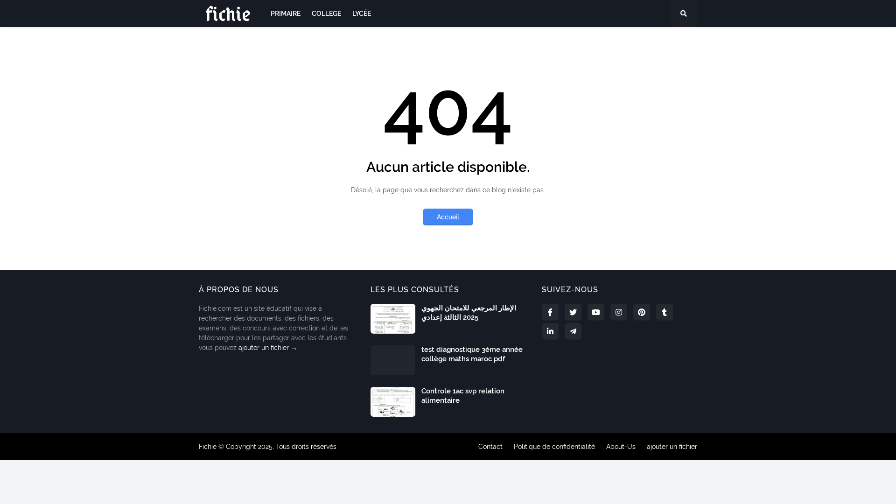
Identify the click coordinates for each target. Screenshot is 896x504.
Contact (490, 446)
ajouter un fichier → (267, 347)
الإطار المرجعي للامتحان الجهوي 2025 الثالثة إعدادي (468, 313)
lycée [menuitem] (361, 13)
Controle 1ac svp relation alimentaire (462, 396)
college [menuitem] (326, 13)
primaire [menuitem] (286, 13)
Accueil (448, 217)
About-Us (621, 446)
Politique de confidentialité (554, 446)
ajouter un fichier (672, 446)
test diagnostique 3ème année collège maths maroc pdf (472, 354)
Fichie (208, 446)
